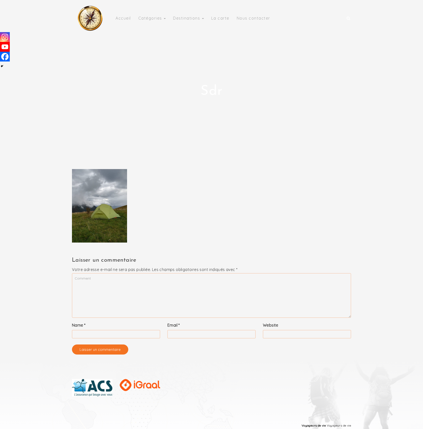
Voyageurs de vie (314, 425)
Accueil (123, 18)
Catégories (151, 18)
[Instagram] (5, 37)
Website (270, 325)
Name (78, 325)
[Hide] (2, 66)
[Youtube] (5, 47)
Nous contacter (253, 18)
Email (173, 325)
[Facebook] (5, 56)
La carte (220, 18)
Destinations (187, 18)
